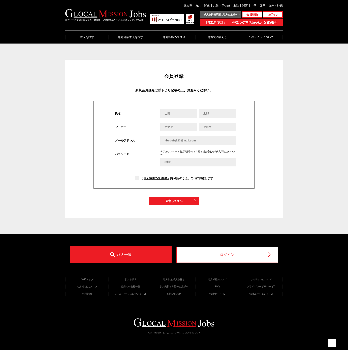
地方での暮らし (217, 37)
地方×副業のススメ (87, 286)
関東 (207, 5)
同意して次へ (174, 201)
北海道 (188, 5)
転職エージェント (259, 293)
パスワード (122, 154)
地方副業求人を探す (130, 37)
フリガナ (120, 127)
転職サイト (215, 293)
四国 (262, 5)
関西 (245, 5)
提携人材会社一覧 (130, 286)
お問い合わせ (174, 293)
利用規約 (87, 293)
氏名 (118, 113)
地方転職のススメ (174, 37)
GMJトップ (87, 279)
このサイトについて (261, 37)
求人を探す (87, 37)
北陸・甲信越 (221, 5)
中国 (254, 5)
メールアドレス (125, 140)
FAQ (217, 286)
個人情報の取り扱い (156, 178)
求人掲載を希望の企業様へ (174, 286)
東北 (198, 5)
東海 (236, 5)
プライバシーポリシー (259, 286)
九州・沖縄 (276, 5)
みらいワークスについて (128, 293)
